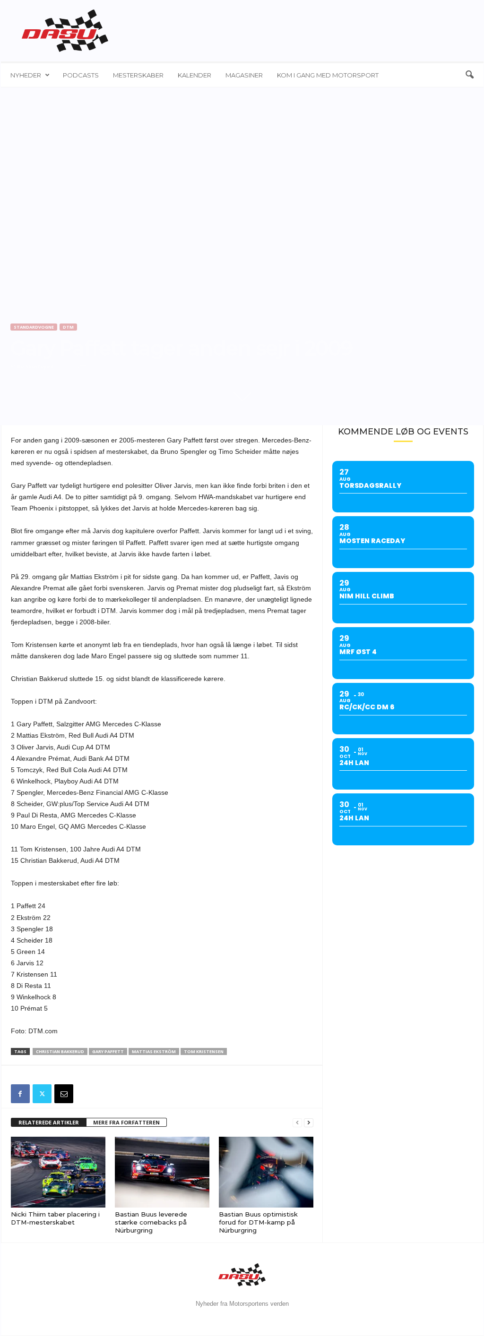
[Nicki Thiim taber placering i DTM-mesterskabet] (58, 1172)
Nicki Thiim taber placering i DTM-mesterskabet (55, 1218)
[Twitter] (42, 1093)
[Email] (63, 1093)
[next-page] (308, 1123)
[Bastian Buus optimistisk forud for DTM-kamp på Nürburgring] (266, 1172)
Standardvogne (34, 327)
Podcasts (81, 75)
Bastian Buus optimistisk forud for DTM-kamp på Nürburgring (258, 1222)
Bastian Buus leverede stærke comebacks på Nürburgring (151, 1222)
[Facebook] (20, 1093)
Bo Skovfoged (35, 366)
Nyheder (25, 75)
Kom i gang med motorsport (328, 75)
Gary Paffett (108, 1051)
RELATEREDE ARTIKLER (48, 1122)
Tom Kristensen (204, 1051)
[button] (469, 75)
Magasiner (244, 75)
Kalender (194, 75)
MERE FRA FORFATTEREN (126, 1122)
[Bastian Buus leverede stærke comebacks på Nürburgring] (162, 1172)
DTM (68, 327)
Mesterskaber (138, 75)
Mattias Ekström (154, 1051)
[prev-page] (297, 1123)
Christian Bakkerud (60, 1051)
